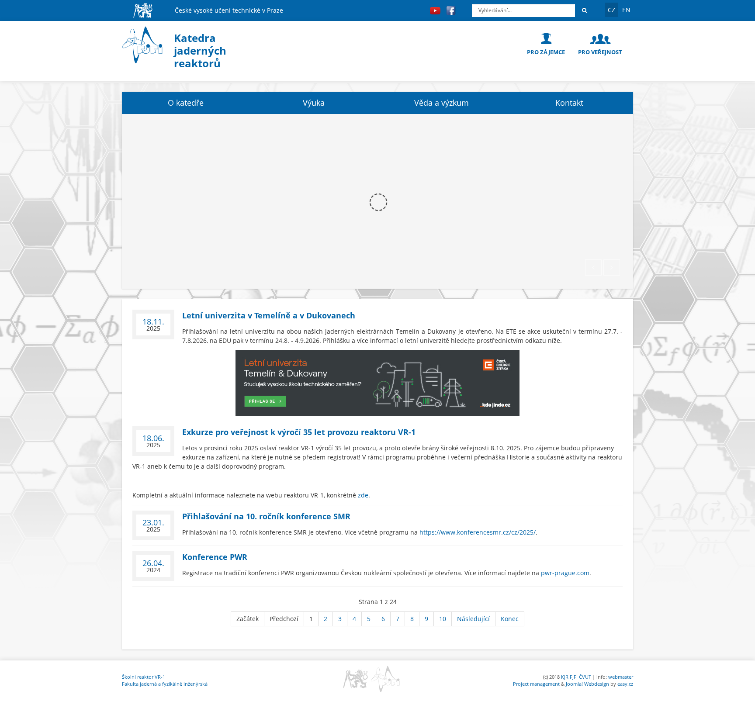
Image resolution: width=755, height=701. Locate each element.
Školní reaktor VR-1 (143, 676)
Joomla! (574, 683)
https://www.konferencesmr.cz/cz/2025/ (477, 532)
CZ (611, 10)
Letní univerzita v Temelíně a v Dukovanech (268, 315)
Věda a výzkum (441, 102)
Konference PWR (214, 557)
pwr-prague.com (565, 573)
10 (442, 619)
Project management (536, 683)
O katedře (186, 102)
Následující (473, 619)
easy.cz (625, 683)
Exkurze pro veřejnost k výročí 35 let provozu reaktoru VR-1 (299, 432)
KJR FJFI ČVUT (576, 676)
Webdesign (596, 683)
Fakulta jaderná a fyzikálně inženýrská (165, 683)
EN (626, 10)
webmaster (620, 676)
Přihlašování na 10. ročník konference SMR (266, 516)
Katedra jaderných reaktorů (200, 50)
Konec (510, 619)
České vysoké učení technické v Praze (229, 10)
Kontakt (569, 102)
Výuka (314, 102)
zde (363, 495)
